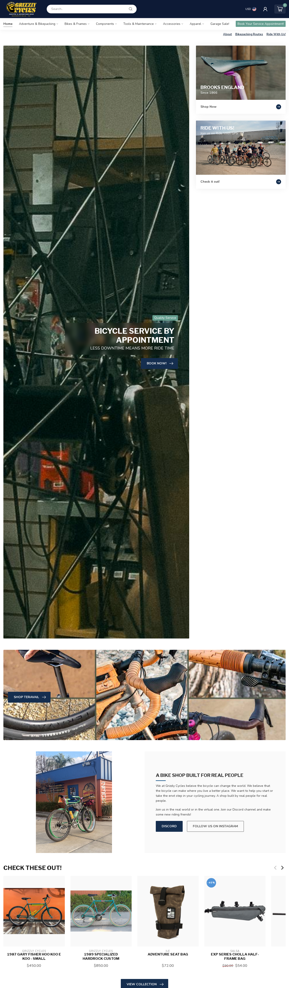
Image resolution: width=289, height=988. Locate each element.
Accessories (171, 24)
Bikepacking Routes (249, 34)
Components (105, 24)
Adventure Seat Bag (168, 954)
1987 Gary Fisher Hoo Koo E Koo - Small (34, 956)
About (227, 34)
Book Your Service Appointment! (261, 24)
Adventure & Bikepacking (37, 24)
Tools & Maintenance (138, 24)
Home (7, 24)
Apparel (195, 24)
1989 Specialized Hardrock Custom (101, 956)
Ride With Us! (276, 34)
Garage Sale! (219, 24)
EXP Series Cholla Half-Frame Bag (235, 956)
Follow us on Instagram (215, 826)
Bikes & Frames (76, 24)
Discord (169, 826)
